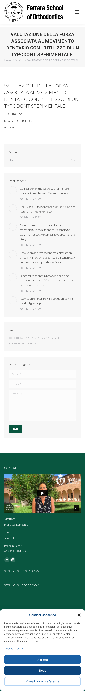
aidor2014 (45, 338)
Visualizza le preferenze (43, 681)
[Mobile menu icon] (77, 12)
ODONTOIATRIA (17, 343)
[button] (79, 615)
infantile (56, 338)
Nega (42, 670)
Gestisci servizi (14, 648)
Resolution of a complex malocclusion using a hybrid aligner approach (46, 301)
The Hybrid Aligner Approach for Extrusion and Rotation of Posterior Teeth (47, 209)
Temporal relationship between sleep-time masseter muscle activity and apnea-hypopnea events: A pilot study (47, 280)
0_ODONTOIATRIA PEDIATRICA (24, 338)
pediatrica (31, 343)
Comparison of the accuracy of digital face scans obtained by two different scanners (44, 191)
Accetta (42, 659)
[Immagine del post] (13, 190)
